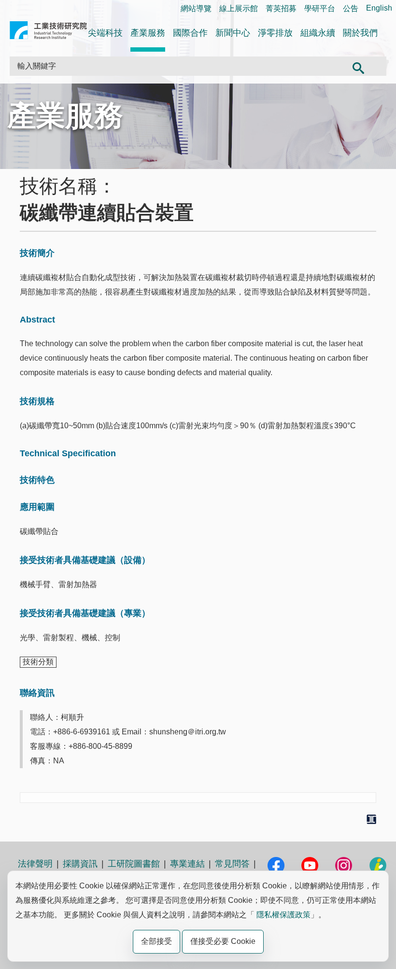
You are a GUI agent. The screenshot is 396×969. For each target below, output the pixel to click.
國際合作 (190, 33)
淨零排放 (275, 33)
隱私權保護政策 (283, 915)
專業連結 (187, 864)
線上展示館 (238, 8)
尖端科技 (105, 33)
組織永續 (317, 33)
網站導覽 (196, 8)
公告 (350, 8)
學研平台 (319, 8)
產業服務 (147, 33)
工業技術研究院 (48, 32)
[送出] (358, 66)
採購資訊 (80, 864)
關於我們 (360, 33)
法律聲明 (35, 864)
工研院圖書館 (134, 864)
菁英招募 (281, 8)
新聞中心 (232, 33)
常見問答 (232, 864)
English (379, 8)
